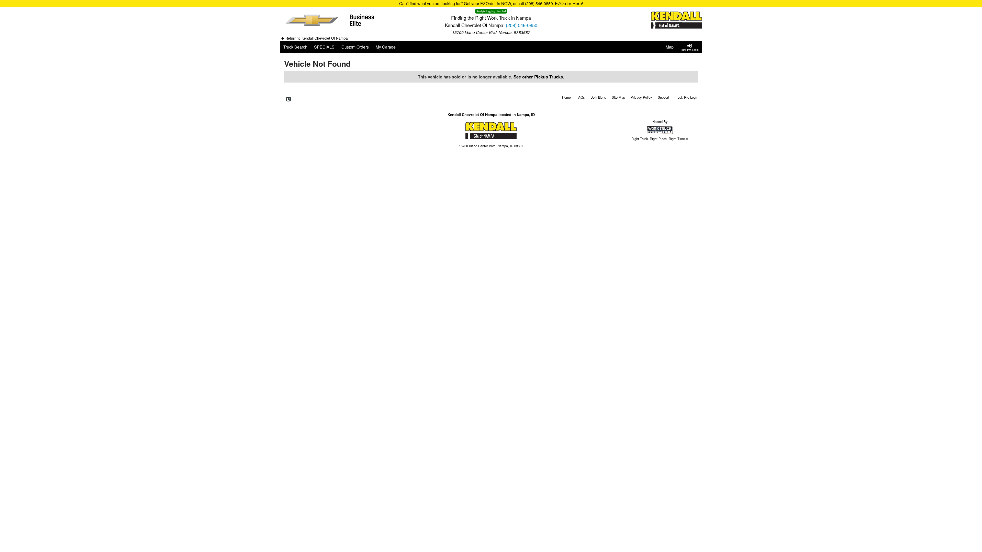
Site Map (618, 97)
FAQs (580, 97)
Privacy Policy (641, 97)
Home (566, 97)
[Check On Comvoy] (288, 99)
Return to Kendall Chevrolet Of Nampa (316, 38)
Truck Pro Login (686, 97)
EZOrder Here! (569, 3)
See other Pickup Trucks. (539, 77)
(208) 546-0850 (521, 25)
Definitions (598, 97)
